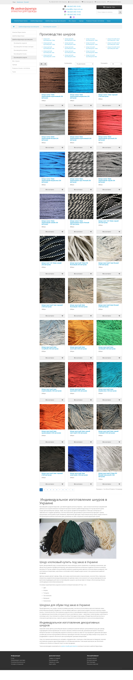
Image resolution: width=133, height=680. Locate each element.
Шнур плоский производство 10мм (92, 39)
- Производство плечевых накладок (22, 47)
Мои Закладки (91, 662)
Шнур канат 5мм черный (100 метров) (107, 95)
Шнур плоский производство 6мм (91, 55)
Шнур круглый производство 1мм (48, 47)
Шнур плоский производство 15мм (92, 47)
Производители (53, 660)
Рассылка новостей (92, 664)
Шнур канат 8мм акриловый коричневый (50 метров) (80, 138)
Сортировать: (68, 63)
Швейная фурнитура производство (55, 21)
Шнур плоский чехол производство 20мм (113, 43)
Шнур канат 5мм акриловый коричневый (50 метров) (52, 96)
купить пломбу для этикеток (69, 646)
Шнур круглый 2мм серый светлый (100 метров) (80, 432)
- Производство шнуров (19, 57)
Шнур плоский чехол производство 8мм (113, 47)
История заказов (92, 660)
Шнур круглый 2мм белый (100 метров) (108, 306)
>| (72, 490)
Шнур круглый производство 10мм (49, 43)
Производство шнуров (49, 26)
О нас (12, 658)
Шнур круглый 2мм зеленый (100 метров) (106, 348)
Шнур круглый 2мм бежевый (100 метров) (79, 306)
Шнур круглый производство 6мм (70, 51)
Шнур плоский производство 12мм (92, 43)
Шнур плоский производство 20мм (92, 51)
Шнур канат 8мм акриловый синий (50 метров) (50, 222)
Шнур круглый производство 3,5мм (49, 55)
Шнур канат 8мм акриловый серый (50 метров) (106, 180)
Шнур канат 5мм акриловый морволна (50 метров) (79, 96)
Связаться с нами (54, 662)
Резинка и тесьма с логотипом (95, 21)
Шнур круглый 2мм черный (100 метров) (52, 474)
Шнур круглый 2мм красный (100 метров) (78, 390)
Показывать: (104, 63)
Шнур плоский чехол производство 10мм (113, 39)
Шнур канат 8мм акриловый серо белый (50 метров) (80, 180)
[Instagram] (74, 17)
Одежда (81, 21)
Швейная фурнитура (36, 21)
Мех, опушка (72, 21)
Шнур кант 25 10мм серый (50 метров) (108, 221)
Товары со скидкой (54, 658)
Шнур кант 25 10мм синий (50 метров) (51, 264)
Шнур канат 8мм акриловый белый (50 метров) (50, 138)
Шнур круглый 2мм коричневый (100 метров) (52, 390)
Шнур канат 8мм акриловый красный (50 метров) (107, 138)
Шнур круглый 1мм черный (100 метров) (52, 306)
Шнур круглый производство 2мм (48, 51)
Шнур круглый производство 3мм (70, 39)
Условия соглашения (17, 664)
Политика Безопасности (18, 662)
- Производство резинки (19, 50)
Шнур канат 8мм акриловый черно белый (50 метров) (79, 222)
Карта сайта (52, 664)
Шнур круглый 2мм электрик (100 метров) (79, 474)
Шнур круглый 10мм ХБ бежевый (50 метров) (79, 264)
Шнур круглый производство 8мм (70, 55)
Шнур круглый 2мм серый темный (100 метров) (108, 432)
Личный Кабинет (92, 658)
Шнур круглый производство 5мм (70, 47)
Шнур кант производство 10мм (49, 39)
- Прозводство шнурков (19, 43)
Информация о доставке (18, 660)
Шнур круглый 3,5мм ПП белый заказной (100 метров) (107, 474)
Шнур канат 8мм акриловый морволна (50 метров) (51, 180)
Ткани (108, 21)
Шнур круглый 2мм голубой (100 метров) (50, 348)
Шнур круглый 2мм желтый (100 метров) (78, 348)
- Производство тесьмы (19, 54)
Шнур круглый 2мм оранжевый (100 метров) (51, 432)
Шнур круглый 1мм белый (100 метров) (108, 264)
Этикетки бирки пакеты (20, 21)
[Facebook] (71, 17)
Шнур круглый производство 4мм (70, 43)
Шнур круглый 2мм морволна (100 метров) (107, 390)
